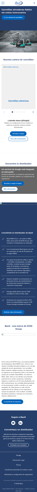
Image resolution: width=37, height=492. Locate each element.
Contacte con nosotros (18, 445)
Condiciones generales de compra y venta (18, 469)
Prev (3, 112)
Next (33, 112)
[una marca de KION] (18, 3)
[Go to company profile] (18, 346)
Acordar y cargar (18, 133)
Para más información (18, 139)
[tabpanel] (18, 29)
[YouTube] (13, 423)
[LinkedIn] (20, 423)
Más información (10, 189)
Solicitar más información (13, 312)
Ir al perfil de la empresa (12, 401)
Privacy (18, 465)
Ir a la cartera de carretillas (13, 17)
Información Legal (18, 460)
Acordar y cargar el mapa (12, 183)
